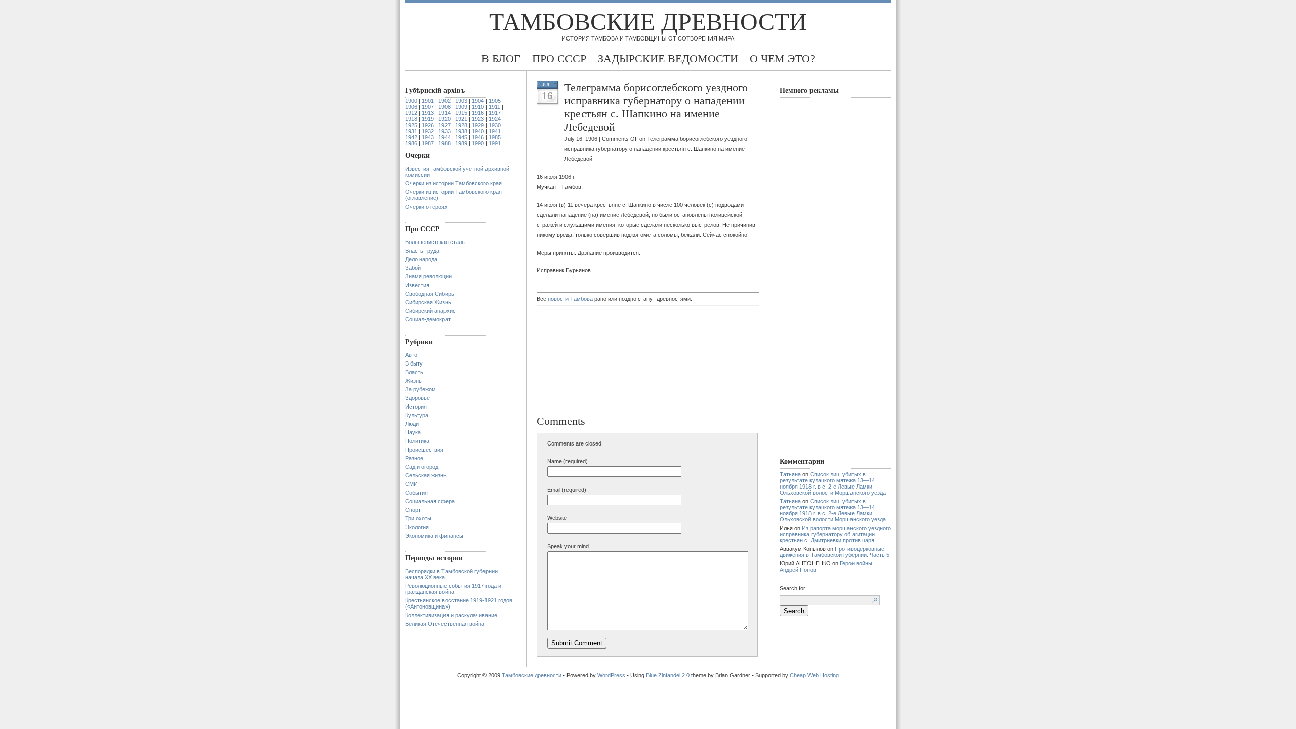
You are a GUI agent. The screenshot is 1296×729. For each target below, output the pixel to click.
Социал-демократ (428, 319)
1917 (495, 113)
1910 (478, 107)
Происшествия (424, 450)
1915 (461, 113)
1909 (461, 107)
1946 (478, 137)
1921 (461, 119)
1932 (428, 131)
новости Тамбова (570, 299)
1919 (428, 119)
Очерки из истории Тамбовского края (453, 183)
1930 (495, 125)
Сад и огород (421, 467)
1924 (495, 119)
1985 (495, 137)
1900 (411, 101)
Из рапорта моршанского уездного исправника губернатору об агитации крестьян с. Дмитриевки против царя (835, 534)
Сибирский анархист (431, 311)
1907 (428, 107)
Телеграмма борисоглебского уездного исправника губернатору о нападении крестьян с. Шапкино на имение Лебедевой (656, 107)
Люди (412, 424)
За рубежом (420, 389)
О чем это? (782, 58)
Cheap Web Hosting (814, 675)
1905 (495, 101)
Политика (417, 441)
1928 (461, 125)
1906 (411, 107)
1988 (444, 143)
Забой (413, 268)
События (416, 493)
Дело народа (421, 259)
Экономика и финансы (434, 536)
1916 (478, 113)
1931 (411, 131)
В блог (500, 58)
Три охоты (418, 518)
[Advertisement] (589, 361)
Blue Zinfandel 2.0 (668, 675)
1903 (461, 101)
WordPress (611, 675)
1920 (444, 119)
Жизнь (413, 381)
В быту (414, 363)
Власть (414, 372)
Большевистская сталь (435, 242)
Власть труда (422, 251)
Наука (413, 432)
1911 (494, 107)
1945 (461, 137)
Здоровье (417, 398)
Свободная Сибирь (429, 294)
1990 (478, 143)
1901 (428, 101)
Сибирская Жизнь (428, 302)
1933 (444, 131)
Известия (417, 285)
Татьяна (790, 474)
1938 (461, 131)
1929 (478, 125)
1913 (428, 113)
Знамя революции (428, 276)
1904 (478, 101)
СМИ (411, 484)
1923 (478, 119)
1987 (428, 143)
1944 (444, 137)
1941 (495, 131)
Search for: (793, 588)
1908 (444, 107)
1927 (444, 125)
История (416, 406)
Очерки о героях (426, 207)
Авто (411, 355)
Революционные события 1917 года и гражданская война (453, 589)
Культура (416, 415)
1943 (428, 137)
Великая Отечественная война (444, 624)
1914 (444, 113)
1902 (444, 101)
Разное (414, 458)
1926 (428, 125)
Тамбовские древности (648, 21)
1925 (411, 125)
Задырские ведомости (668, 58)
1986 (411, 143)
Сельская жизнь (426, 475)
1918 (411, 119)
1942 (411, 137)
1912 (411, 113)
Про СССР (559, 58)
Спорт (413, 510)
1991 (495, 143)
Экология (417, 527)
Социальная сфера (430, 501)
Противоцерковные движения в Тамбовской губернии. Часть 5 (834, 552)
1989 (461, 143)
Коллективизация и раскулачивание (451, 615)
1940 (478, 131)
